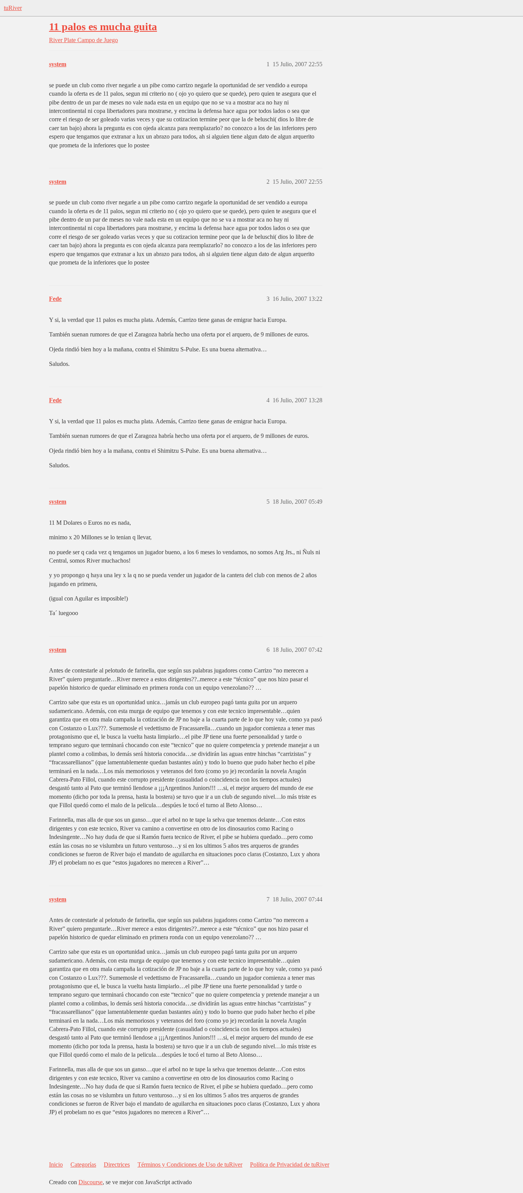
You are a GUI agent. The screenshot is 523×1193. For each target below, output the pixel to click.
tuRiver (13, 8)
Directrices (117, 1164)
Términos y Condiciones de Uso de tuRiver (189, 1164)
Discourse (90, 1182)
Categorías (83, 1164)
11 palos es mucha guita (103, 27)
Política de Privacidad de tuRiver (289, 1164)
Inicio (56, 1164)
